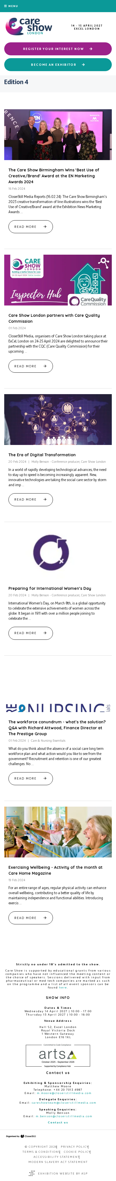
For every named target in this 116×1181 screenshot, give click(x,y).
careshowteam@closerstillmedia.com (64, 1102)
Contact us (58, 1122)
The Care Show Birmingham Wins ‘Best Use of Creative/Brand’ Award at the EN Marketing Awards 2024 (53, 175)
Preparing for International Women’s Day (49, 588)
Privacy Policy (75, 1146)
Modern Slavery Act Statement (58, 1161)
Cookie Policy (77, 1151)
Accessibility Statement (57, 1156)
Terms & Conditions (41, 1151)
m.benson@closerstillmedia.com (64, 1116)
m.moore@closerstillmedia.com (64, 1093)
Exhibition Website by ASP (63, 1173)
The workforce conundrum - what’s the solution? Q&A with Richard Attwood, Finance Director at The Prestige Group (57, 727)
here (63, 987)
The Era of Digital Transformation (42, 454)
